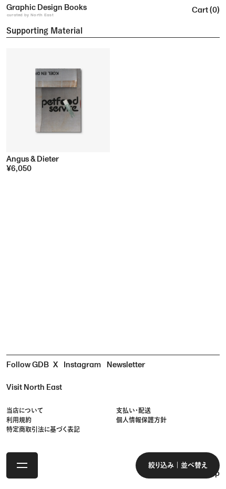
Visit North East (34, 387)
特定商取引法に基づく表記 (43, 429)
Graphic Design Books (46, 10)
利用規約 (19, 420)
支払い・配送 (133, 410)
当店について (24, 410)
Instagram (82, 364)
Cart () (206, 10)
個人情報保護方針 (141, 420)
